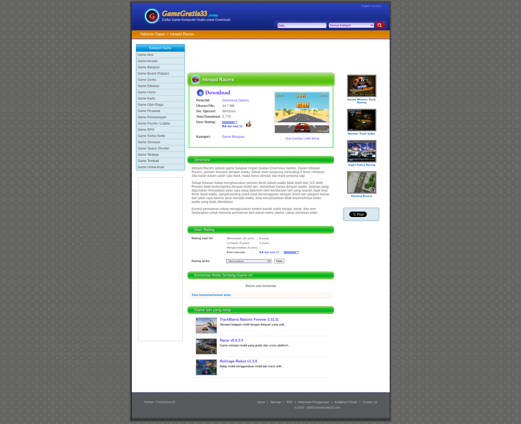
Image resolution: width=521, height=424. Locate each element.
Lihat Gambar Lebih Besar (302, 138)
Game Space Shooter (153, 148)
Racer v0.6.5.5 (231, 340)
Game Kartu (146, 98)
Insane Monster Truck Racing (361, 101)
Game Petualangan (152, 117)
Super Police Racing (361, 164)
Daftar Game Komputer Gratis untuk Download (196, 20)
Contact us (370, 402)
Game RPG (146, 130)
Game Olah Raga (150, 105)
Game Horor (147, 92)
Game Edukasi (148, 86)
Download (217, 92)
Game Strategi (148, 155)
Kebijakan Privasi (346, 402)
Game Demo (147, 80)
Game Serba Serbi (151, 136)
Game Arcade (148, 61)
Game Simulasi (149, 142)
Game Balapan (149, 67)
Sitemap (275, 402)
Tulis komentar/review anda (211, 295)
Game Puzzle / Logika (154, 123)
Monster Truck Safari (361, 133)
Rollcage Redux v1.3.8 (238, 361)
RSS (290, 402)
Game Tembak (148, 161)
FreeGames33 (165, 402)
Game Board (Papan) (153, 73)
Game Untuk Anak (151, 167)
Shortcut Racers (361, 196)
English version (371, 6)
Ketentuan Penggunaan (313, 402)
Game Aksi (145, 55)
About (261, 402)
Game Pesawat (149, 111)
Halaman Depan (152, 34)
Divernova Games (235, 100)
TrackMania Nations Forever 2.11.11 (249, 319)
